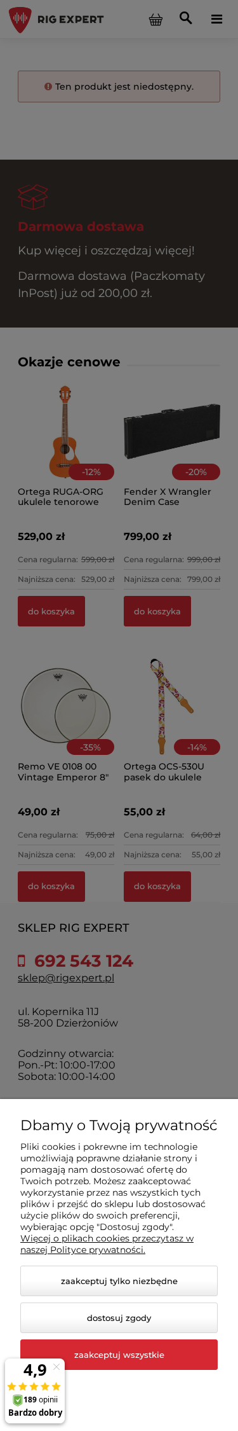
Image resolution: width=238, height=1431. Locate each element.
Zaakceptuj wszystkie (119, 1355)
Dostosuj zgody (119, 1318)
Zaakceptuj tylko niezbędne (119, 1281)
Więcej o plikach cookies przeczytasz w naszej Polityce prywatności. (107, 1244)
